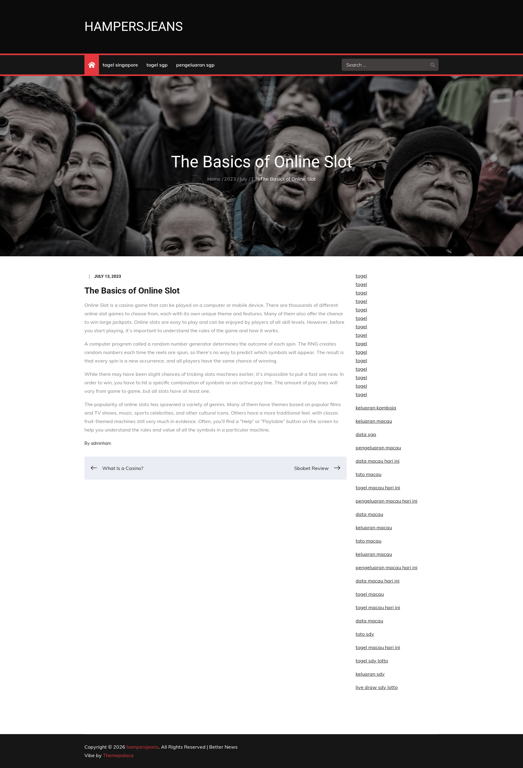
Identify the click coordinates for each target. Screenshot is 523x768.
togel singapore (120, 65)
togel (361, 276)
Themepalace (118, 755)
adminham (101, 443)
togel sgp (157, 65)
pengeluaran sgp (195, 65)
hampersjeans (133, 26)
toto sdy (365, 634)
